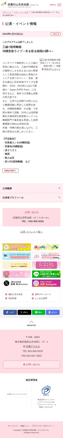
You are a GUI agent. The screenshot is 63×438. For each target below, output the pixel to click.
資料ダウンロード (43, 294)
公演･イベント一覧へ (31, 231)
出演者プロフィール (13, 197)
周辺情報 (12, 298)
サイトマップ (13, 426)
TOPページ (7, 12)
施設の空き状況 (15, 294)
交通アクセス (33, 346)
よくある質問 (41, 298)
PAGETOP (31, 325)
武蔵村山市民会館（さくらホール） (20, 6)
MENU (53, 5)
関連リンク (25, 426)
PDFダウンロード (52, 69)
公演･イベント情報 (21, 12)
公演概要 (7, 188)
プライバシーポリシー (42, 426)
